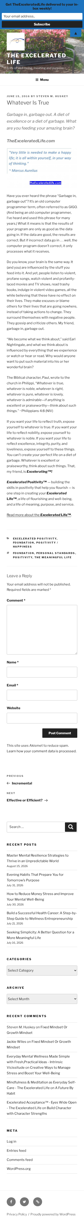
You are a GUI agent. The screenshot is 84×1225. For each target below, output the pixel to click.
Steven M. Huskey (52, 96)
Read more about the (39, 515)
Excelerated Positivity (35, 538)
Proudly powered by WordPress (52, 1214)
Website (13, 708)
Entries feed (16, 1151)
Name (13, 662)
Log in (11, 1141)
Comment (16, 600)
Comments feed (20, 1160)
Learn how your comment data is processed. (41, 751)
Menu (44, 80)
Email (12, 685)
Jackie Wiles (16, 1042)
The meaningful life (53, 557)
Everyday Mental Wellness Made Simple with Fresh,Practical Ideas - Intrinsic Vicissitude (38, 1062)
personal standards (55, 553)
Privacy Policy (17, 1214)
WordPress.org (19, 1169)
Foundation (23, 542)
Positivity (22, 557)
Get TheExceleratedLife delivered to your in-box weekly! (42, 6)
